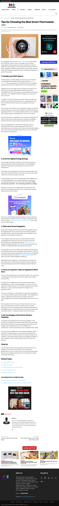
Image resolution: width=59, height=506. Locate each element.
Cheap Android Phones (9, 370)
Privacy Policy (19, 502)
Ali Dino (21, 27)
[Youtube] (41, 481)
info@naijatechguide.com (28, 496)
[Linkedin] (52, 27)
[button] (56, 13)
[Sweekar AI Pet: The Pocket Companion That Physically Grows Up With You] (29, 455)
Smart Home (8, 414)
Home (2, 18)
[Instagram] (45, 478)
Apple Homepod (7, 365)
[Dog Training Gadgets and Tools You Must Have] (49, 455)
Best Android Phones (9, 372)
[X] (42, 27)
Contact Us (52, 502)
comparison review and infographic (20, 220)
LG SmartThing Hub (8, 362)
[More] (56, 27)
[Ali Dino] (6, 424)
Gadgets (7, 18)
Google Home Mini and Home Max (13, 367)
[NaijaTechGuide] (11, 5)
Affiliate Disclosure (28, 502)
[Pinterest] (45, 27)
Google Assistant (29, 242)
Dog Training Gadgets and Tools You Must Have (48, 462)
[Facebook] (38, 27)
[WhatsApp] (49, 27)
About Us (46, 502)
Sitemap (41, 502)
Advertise (13, 502)
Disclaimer (35, 502)
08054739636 (24, 493)
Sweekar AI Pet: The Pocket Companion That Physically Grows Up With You (29, 462)
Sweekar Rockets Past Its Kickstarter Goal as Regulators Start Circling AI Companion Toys (9, 462)
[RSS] (52, 478)
